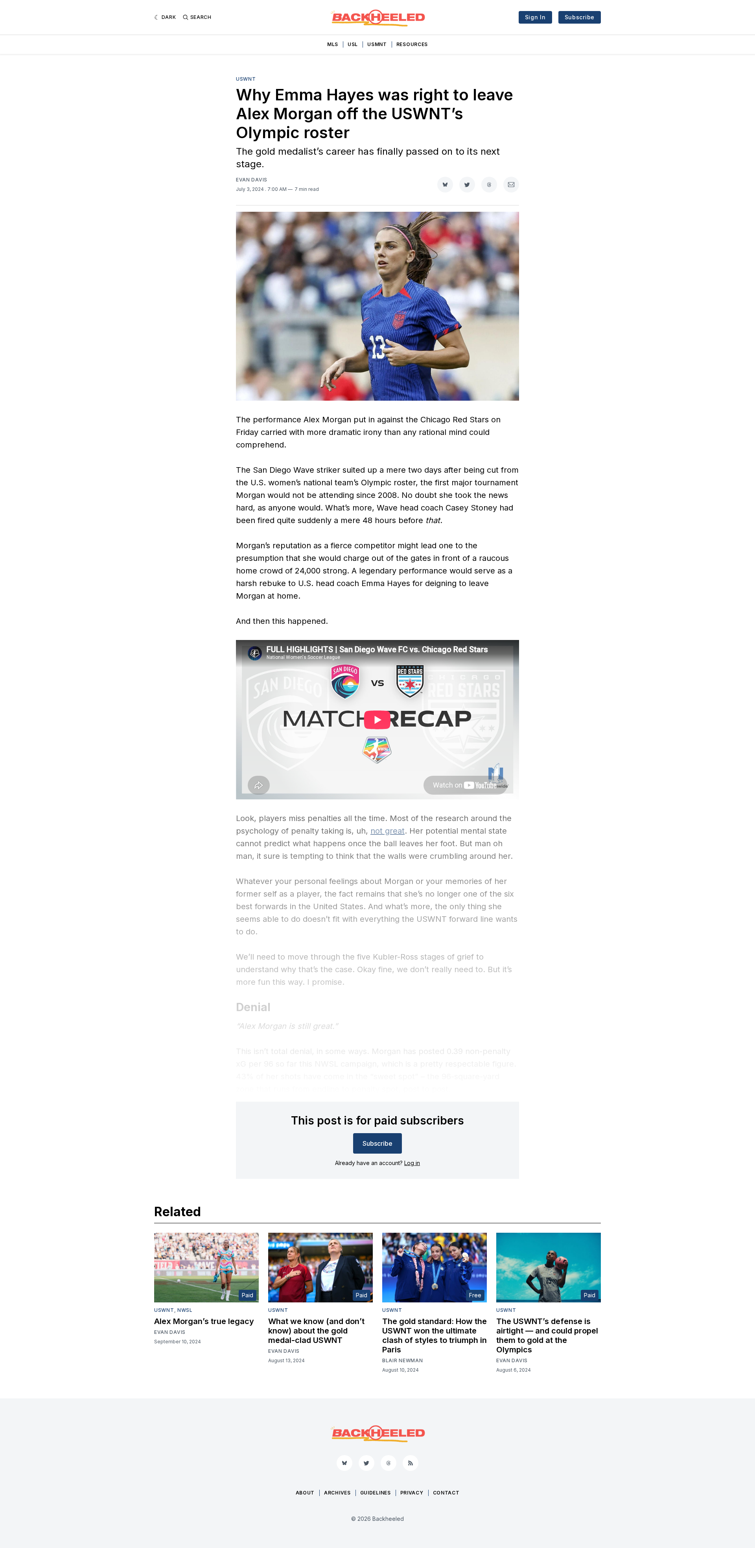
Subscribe (580, 17)
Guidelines (375, 1493)
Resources (412, 44)
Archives (337, 1493)
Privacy (412, 1493)
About (305, 1493)
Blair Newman (402, 1360)
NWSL (185, 1310)
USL (353, 44)
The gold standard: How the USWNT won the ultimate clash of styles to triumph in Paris (434, 1335)
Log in (412, 1163)
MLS (332, 44)
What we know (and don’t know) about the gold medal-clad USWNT (316, 1331)
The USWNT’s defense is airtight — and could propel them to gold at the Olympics (547, 1335)
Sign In (535, 17)
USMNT (377, 44)
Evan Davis (251, 180)
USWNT (246, 79)
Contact (446, 1493)
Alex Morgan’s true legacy (204, 1321)
